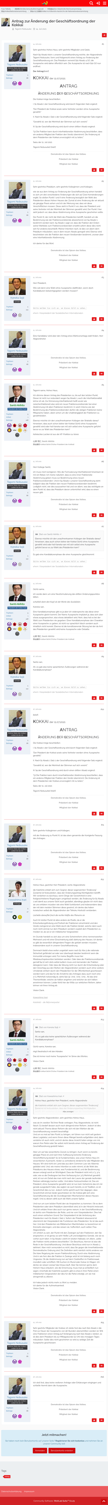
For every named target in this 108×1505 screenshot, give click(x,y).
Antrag (7, 1476)
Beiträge (9, 78)
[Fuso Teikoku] (44, 3)
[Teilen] (104, 35)
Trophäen (9, 75)
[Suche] (91, 3)
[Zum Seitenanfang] (104, 1501)
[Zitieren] (101, 170)
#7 (103, 526)
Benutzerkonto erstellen (62, 1450)
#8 (102, 584)
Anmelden (40, 1450)
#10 (102, 709)
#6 (102, 461)
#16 (102, 1377)
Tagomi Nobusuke (23, 29)
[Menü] (104, 3)
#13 (102, 1019)
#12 (102, 879)
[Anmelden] (98, 3)
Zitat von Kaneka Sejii (48, 1027)
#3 (103, 277)
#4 (103, 330)
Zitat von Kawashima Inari (50, 1096)
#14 (102, 1088)
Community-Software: (54, 1501)
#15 (102, 1322)
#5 (103, 385)
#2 (103, 181)
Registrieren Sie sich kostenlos (69, 1441)
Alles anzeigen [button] (68, 1112)
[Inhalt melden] (94, 170)
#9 (102, 656)
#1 (103, 44)
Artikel (8, 417)
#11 (102, 825)
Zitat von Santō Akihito (49, 534)
